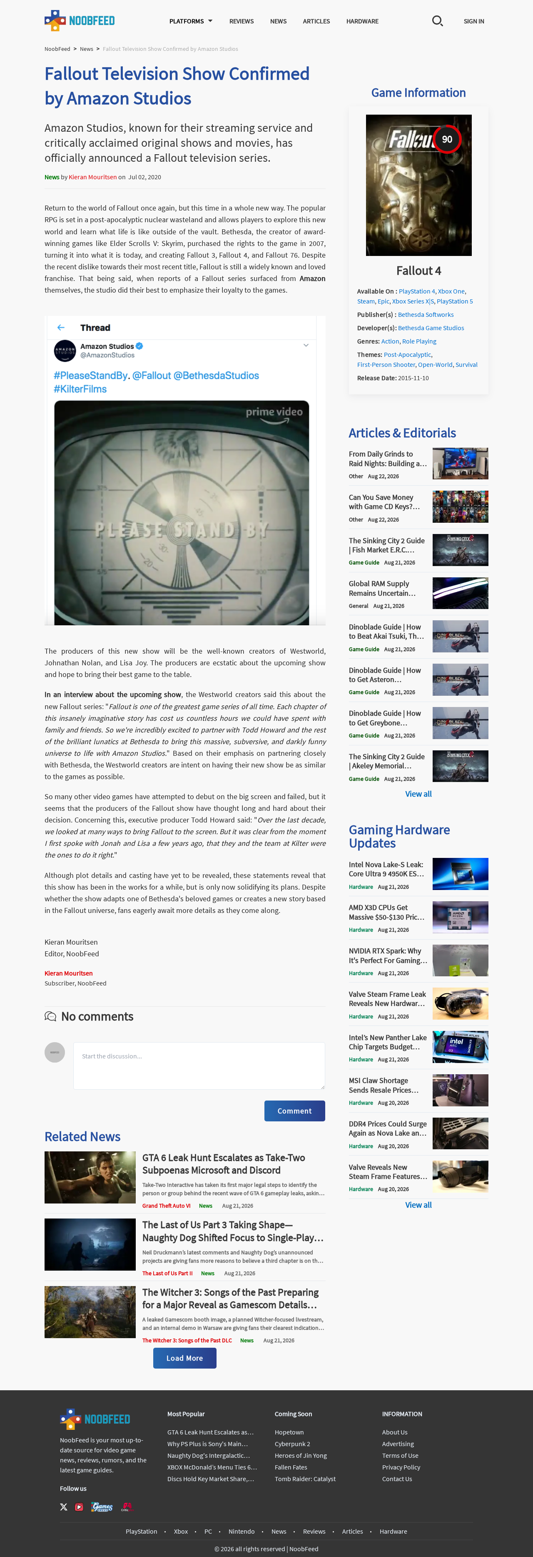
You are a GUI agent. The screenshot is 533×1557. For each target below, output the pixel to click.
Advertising (398, 1443)
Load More (185, 1358)
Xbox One (451, 291)
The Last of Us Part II (167, 1273)
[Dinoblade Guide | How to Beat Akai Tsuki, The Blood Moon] (461, 650)
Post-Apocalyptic (407, 354)
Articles (316, 21)
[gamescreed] (102, 1507)
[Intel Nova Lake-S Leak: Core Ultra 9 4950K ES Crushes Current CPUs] (461, 887)
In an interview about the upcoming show (113, 694)
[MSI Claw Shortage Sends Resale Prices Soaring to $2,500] (461, 1104)
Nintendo (242, 1531)
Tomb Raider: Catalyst (305, 1478)
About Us (395, 1432)
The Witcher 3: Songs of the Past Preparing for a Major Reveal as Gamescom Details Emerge (230, 1305)
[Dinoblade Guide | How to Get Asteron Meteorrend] (461, 693)
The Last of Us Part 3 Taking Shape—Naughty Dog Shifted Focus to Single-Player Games (232, 1237)
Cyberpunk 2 (292, 1443)
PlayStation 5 (455, 301)
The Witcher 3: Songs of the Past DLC (187, 1340)
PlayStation (141, 1531)
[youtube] (79, 1507)
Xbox (181, 1531)
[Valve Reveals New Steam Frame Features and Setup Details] (461, 1190)
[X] (63, 1507)
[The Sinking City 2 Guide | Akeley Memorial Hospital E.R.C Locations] (461, 779)
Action (390, 341)
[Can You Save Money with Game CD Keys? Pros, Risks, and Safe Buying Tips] (461, 520)
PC (208, 1531)
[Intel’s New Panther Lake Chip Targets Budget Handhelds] (461, 1060)
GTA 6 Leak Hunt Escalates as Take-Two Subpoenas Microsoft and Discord (223, 1163)
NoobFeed (57, 49)
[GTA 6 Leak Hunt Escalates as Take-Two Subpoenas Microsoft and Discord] (90, 1201)
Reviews (241, 21)
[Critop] (127, 1507)
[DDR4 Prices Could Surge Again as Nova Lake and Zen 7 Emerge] (461, 1147)
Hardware (362, 21)
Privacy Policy (401, 1467)
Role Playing (419, 341)
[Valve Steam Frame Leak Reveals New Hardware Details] (461, 1017)
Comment (294, 1111)
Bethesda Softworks (426, 314)
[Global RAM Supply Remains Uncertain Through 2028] (461, 606)
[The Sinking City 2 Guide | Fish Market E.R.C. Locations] (461, 563)
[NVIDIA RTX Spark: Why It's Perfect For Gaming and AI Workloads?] (461, 974)
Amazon (313, 278)
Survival (467, 364)
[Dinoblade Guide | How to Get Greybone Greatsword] (461, 736)
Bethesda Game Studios (431, 327)
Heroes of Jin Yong (301, 1455)
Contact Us (397, 1478)
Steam (366, 301)
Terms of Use (400, 1455)
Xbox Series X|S (413, 301)
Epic (383, 301)
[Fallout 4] (419, 253)
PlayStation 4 (417, 291)
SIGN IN (474, 21)
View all (419, 793)
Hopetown (289, 1432)
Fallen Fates (291, 1467)
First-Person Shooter (386, 364)
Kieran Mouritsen (93, 177)
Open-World (435, 364)
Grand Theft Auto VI (166, 1205)
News (278, 21)
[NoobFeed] (80, 20)
